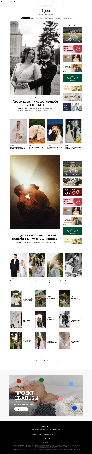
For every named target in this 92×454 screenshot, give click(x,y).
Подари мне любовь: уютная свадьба (35, 281)
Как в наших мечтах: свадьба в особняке (17, 281)
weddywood (46, 426)
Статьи (45, 5)
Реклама (34, 434)
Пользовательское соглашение (44, 445)
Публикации (46, 434)
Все (40, 5)
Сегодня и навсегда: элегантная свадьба (54, 148)
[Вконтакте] (46, 439)
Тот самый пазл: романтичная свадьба (52, 320)
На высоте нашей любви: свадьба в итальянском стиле (73, 148)
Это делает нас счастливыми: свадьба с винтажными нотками (35, 237)
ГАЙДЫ (63, 1)
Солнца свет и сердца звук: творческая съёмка (76, 341)
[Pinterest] (49, 439)
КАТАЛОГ (39, 1)
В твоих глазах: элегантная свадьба (75, 299)
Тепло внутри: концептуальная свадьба (36, 148)
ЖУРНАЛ (58, 1)
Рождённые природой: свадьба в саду (54, 281)
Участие (39, 434)
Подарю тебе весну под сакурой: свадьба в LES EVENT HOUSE (28, 299)
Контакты (52, 434)
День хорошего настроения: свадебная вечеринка (52, 341)
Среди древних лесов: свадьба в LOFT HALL (35, 103)
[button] (90, 2)
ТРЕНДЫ (45, 1)
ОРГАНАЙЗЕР (51, 1)
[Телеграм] (43, 439)
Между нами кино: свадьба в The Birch (51, 299)
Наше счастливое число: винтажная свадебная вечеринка (18, 148)
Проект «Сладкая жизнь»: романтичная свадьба (71, 281)
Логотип (58, 434)
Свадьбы (50, 5)
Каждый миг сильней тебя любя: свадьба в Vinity (76, 320)
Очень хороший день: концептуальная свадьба (28, 320)
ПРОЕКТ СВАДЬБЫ (31, 1)
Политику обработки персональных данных (60, 445)
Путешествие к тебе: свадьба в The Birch (27, 341)
